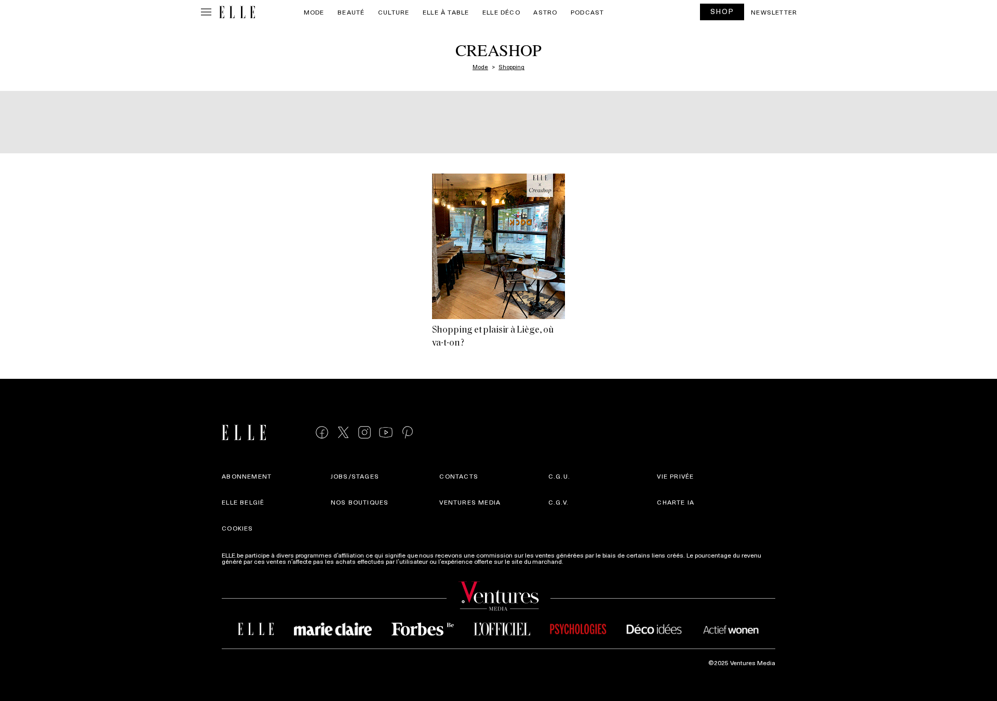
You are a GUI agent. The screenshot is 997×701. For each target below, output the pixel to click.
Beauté (351, 12)
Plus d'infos (581, 561)
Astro (545, 12)
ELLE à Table (446, 12)
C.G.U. (559, 476)
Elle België (243, 502)
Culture (393, 12)
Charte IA (675, 502)
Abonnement (247, 476)
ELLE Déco (501, 12)
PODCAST (587, 12)
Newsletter (774, 12)
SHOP (722, 11)
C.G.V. (558, 502)
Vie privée (675, 476)
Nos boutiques (360, 502)
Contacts (458, 476)
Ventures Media (470, 502)
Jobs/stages (355, 476)
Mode (314, 12)
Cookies (237, 528)
